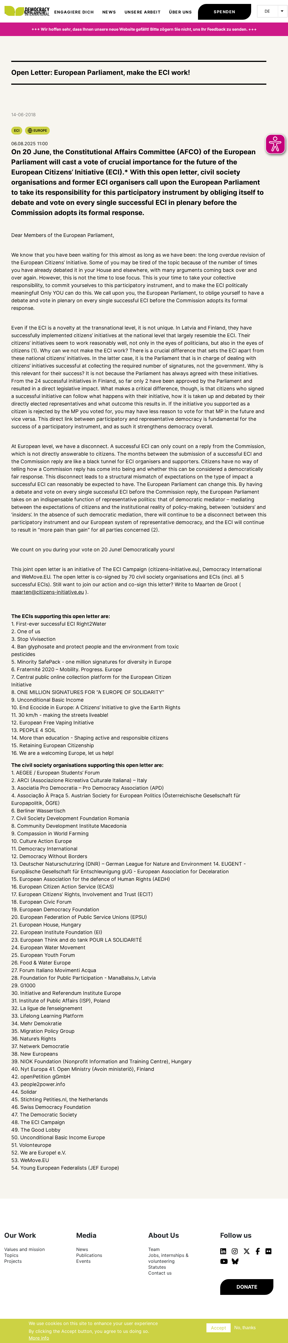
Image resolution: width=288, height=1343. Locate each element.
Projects (13, 1261)
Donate (247, 1287)
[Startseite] (29, 5)
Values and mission (24, 1249)
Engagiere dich (74, 12)
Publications (89, 1255)
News (109, 12)
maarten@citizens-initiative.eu (47, 592)
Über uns (180, 12)
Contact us (160, 1273)
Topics (11, 1255)
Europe (40, 130)
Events (83, 1261)
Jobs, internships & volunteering (168, 1258)
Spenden (224, 11)
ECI (16, 130)
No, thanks (245, 1327)
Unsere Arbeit (143, 12)
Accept (218, 1328)
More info (39, 1338)
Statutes (157, 1267)
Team (154, 1249)
